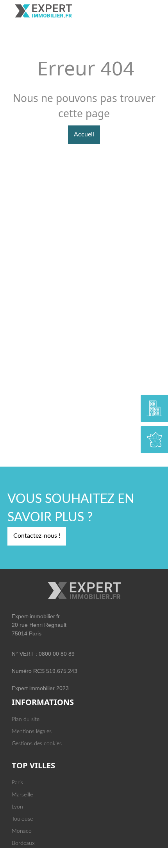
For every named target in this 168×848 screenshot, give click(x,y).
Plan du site (25, 719)
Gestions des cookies (37, 743)
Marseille (22, 795)
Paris (17, 782)
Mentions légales (32, 731)
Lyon (17, 807)
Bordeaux (23, 843)
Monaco (22, 831)
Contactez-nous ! (36, 536)
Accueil (84, 134)
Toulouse (22, 819)
